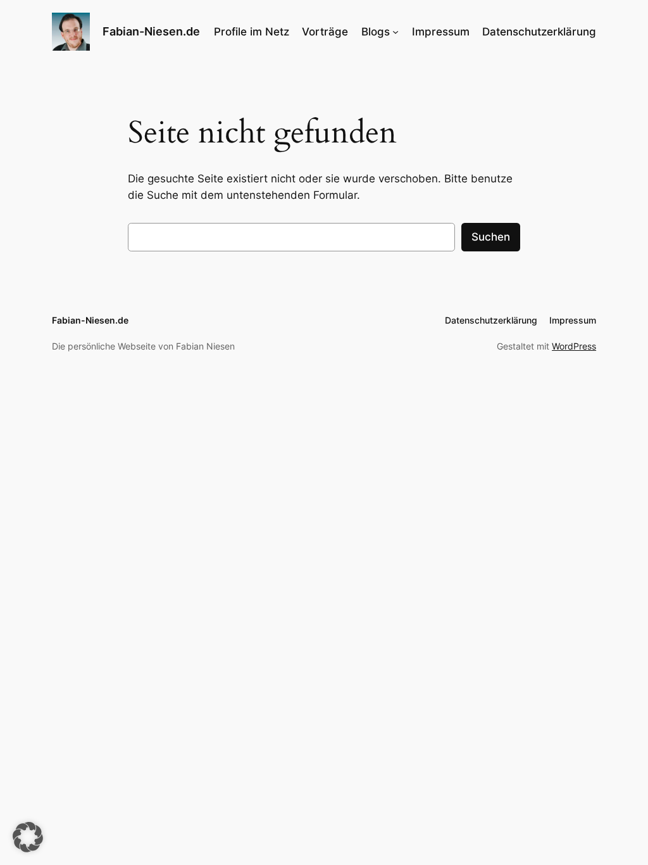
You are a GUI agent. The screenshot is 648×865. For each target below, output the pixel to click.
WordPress (574, 346)
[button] (28, 837)
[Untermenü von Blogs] (395, 31)
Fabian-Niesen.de (151, 31)
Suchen (490, 236)
